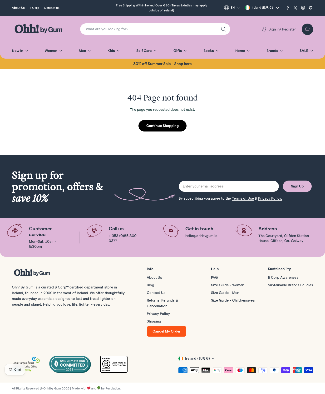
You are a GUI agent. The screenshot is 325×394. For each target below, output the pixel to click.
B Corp (34, 8)
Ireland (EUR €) (262, 7)
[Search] (223, 29)
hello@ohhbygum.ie (201, 236)
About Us (18, 8)
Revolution (112, 388)
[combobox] (155, 29)
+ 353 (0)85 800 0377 (123, 238)
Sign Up (297, 186)
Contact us (51, 8)
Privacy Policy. (270, 198)
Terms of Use (243, 198)
